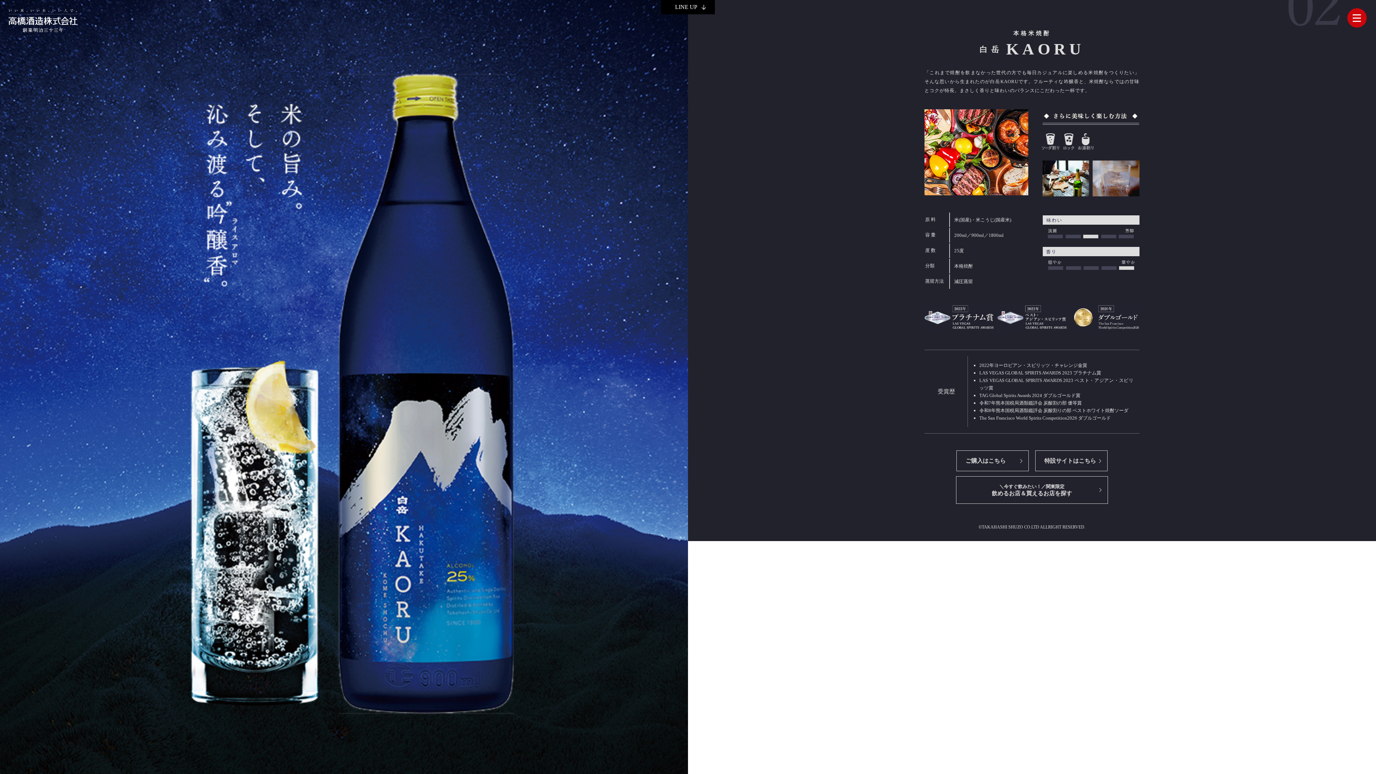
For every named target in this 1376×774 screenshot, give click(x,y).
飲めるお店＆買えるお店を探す (1032, 490)
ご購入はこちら (986, 461)
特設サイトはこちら (1070, 461)
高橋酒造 (43, 20)
